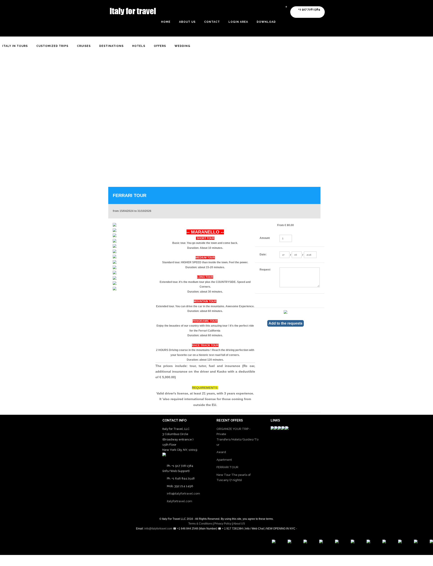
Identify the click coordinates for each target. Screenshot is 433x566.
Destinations (111, 46)
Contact (212, 21)
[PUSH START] (332, 542)
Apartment (224, 459)
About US (239, 523)
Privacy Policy (222, 523)
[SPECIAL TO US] (348, 542)
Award (221, 452)
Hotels (138, 46)
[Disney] (301, 542)
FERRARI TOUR (227, 467)
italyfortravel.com (179, 501)
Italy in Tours (15, 46)
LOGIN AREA (238, 21)
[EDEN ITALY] (364, 542)
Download (266, 21)
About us (187, 21)
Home (165, 21)
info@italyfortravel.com (183, 493)
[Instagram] (118, 561)
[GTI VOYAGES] (317, 542)
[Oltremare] (427, 542)
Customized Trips (52, 46)
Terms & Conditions (200, 523)
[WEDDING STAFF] (380, 542)
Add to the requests (285, 323)
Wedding (182, 46)
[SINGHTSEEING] (396, 542)
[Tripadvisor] (285, 542)
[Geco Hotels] (411, 542)
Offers (160, 46)
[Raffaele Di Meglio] (269, 542)
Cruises (84, 46)
